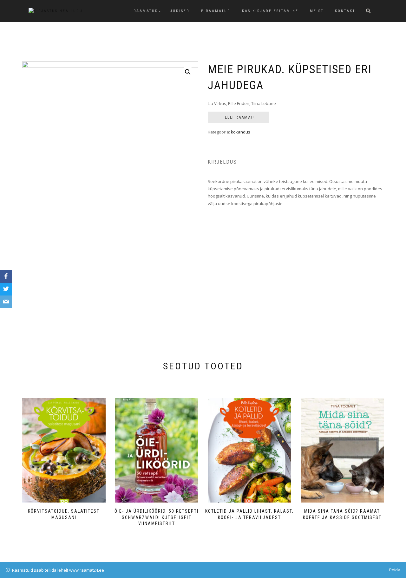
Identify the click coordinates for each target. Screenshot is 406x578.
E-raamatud (216, 11)
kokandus (240, 132)
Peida (394, 570)
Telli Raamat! (238, 117)
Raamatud (146, 11)
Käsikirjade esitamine (270, 11)
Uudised (180, 11)
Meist (317, 11)
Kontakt (345, 11)
